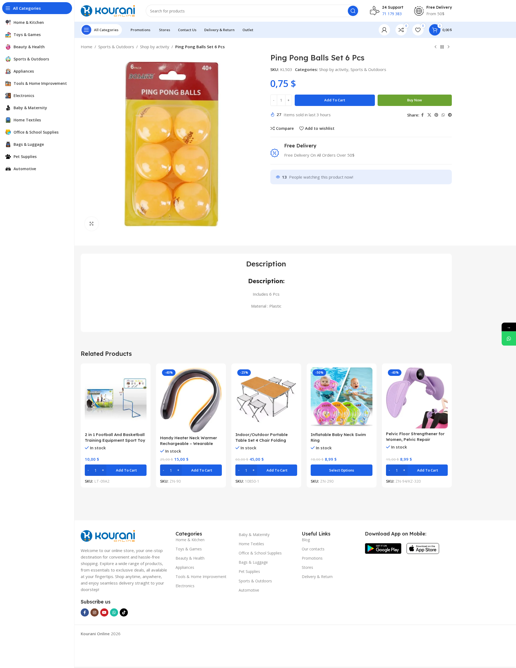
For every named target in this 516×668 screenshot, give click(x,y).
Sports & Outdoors (116, 46)
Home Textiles (251, 543)
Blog (306, 539)
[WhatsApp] (509, 338)
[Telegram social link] (449, 115)
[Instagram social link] (94, 612)
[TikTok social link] (124, 612)
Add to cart (334, 100)
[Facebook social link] (422, 115)
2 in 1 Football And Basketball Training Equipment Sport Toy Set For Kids (115, 440)
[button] (116, 470)
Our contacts (313, 548)
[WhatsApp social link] (443, 115)
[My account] (384, 29)
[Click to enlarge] (91, 223)
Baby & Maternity (254, 534)
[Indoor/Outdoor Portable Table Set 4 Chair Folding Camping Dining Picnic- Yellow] (266, 398)
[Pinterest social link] (436, 115)
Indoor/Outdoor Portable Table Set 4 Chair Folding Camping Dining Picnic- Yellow (266, 440)
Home (86, 46)
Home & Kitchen (190, 539)
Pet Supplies (249, 571)
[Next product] (448, 47)
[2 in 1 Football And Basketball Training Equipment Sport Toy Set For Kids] (116, 398)
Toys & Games (189, 548)
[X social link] (429, 115)
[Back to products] (442, 47)
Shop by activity (154, 46)
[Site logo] (108, 10)
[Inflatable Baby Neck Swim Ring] (341, 398)
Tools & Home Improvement (201, 576)
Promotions (312, 558)
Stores (307, 567)
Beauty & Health (190, 558)
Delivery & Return (317, 576)
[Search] (353, 11)
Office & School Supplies (260, 553)
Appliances (185, 567)
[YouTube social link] (104, 612)
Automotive (249, 590)
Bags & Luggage (253, 562)
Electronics (185, 585)
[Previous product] (435, 47)
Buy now (414, 100)
